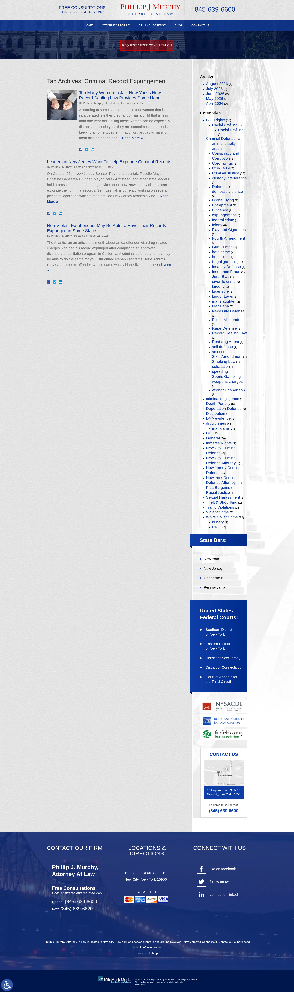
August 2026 (217, 84)
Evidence (220, 210)
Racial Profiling (225, 125)
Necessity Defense (228, 311)
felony (217, 225)
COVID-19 (221, 168)
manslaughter (224, 301)
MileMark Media (176, 982)
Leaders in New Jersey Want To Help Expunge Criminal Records (109, 161)
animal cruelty (224, 143)
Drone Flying (223, 200)
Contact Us (200, 25)
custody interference (229, 178)
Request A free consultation (147, 45)
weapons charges (227, 381)
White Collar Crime (222, 517)
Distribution (215, 413)
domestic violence (227, 191)
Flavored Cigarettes (229, 230)
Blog (178, 25)
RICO (217, 527)
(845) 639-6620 (76, 908)
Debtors (219, 187)
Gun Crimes (222, 247)
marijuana (220, 428)
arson (217, 148)
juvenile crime (224, 281)
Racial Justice (218, 492)
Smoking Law (223, 361)
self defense (222, 347)
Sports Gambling (226, 376)
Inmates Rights (219, 443)
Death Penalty (218, 403)
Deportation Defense (224, 408)
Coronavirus (222, 163)
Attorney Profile (116, 25)
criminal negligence (222, 399)
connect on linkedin (225, 895)
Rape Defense (224, 328)
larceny (218, 286)
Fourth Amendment (228, 238)
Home (88, 25)
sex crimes (221, 352)
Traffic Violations (220, 507)
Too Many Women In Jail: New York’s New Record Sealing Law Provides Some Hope (120, 95)
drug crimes (216, 423)
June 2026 (215, 94)
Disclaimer (139, 985)
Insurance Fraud (226, 272)
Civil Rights (215, 120)
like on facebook (223, 869)
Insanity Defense (226, 267)
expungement (224, 215)
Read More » (132, 138)
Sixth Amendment (227, 356)
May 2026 (214, 98)
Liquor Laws (222, 296)
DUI (209, 433)
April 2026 (214, 103)
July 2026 (214, 89)
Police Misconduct (227, 320)
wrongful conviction (228, 390)
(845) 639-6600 (223, 810)
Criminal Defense (152, 25)
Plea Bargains (218, 487)
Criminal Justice (225, 173)
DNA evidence (218, 418)
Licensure (220, 291)
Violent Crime (217, 512)
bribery (218, 522)
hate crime (221, 252)
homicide (220, 257)
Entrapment (222, 205)
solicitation (221, 366)
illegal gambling (225, 262)
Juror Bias (220, 276)
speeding (220, 371)
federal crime (223, 220)
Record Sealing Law (229, 333)
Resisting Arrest (225, 342)
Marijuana (220, 306)
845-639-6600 (215, 9)
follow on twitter (222, 882)
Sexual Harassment (223, 497)
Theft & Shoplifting (221, 502)
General (213, 438)
